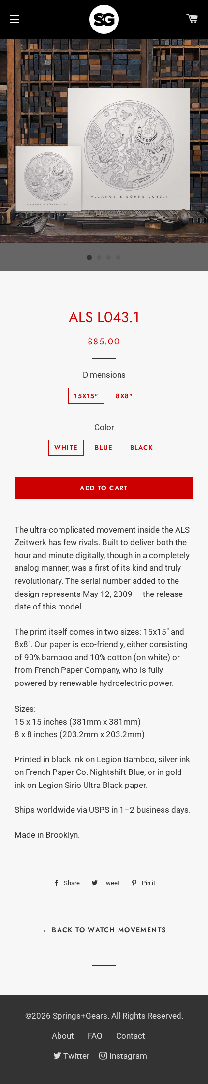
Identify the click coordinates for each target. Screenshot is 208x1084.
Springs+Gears (80, 1016)
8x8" (124, 396)
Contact (130, 1035)
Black (142, 447)
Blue (104, 447)
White (66, 447)
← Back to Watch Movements (104, 930)
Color (104, 427)
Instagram (128, 1056)
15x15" (86, 396)
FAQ (95, 1035)
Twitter (76, 1056)
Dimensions (104, 375)
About (63, 1035)
